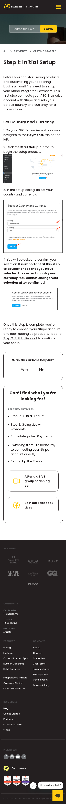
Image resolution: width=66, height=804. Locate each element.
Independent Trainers (15, 677)
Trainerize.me (11, 614)
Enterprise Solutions (14, 688)
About (36, 647)
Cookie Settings (41, 685)
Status (6, 729)
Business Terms (41, 669)
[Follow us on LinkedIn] (24, 756)
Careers (37, 653)
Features (8, 653)
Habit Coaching (11, 669)
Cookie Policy (40, 679)
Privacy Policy (40, 674)
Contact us (39, 658)
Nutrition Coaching (13, 663)
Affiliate (7, 632)
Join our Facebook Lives (39, 505)
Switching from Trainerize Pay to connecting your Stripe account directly (33, 449)
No (42, 370)
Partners (8, 719)
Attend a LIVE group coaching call (37, 481)
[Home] (21, 6)
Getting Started (44, 51)
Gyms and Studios (13, 683)
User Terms (39, 663)
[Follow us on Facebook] (6, 756)
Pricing (7, 647)
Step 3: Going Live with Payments (27, 426)
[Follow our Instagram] (12, 756)
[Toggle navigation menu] (58, 6)
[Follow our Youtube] (18, 756)
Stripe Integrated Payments (31, 91)
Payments (20, 51)
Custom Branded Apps (15, 658)
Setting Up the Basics (27, 461)
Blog (5, 708)
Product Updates (12, 724)
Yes (24, 370)
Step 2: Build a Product (20, 338)
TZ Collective (10, 623)
